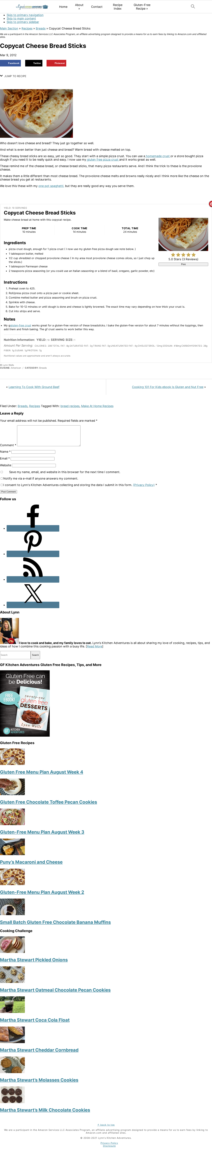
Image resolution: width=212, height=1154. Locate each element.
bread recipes (70, 406)
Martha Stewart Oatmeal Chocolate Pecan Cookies (55, 990)
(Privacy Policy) (144, 485)
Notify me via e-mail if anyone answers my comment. (40, 478)
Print (183, 264)
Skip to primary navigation (25, 15)
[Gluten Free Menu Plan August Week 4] (12, 764)
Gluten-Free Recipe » (142, 6)
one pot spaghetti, (51, 186)
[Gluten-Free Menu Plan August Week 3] (12, 824)
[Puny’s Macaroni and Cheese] (12, 854)
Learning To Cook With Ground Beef (34, 387)
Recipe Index (117, 6)
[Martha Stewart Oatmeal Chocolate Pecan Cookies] (12, 982)
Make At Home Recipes (97, 406)
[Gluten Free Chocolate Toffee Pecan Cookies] (12, 794)
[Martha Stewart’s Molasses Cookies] (12, 1072)
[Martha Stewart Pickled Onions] (12, 952)
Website (5, 465)
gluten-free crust (20, 325)
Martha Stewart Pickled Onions (34, 960)
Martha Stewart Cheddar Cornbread (39, 1050)
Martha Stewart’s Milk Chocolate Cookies (45, 1110)
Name (5, 451)
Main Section (9, 28)
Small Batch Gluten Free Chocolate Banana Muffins (55, 922)
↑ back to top (106, 1124)
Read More (94, 646)
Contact (97, 6)
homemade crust (157, 156)
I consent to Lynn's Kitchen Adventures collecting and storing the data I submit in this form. (80, 485)
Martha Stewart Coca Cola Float (35, 1020)
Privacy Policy (109, 1143)
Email (5, 458)
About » (79, 6)
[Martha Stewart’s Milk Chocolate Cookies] (12, 1102)
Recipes (27, 28)
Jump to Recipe (14, 76)
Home (63, 6)
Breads (41, 28)
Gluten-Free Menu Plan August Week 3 (42, 832)
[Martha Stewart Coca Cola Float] (12, 1012)
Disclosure (109, 1145)
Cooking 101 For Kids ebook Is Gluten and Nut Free (167, 387)
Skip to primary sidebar (23, 22)
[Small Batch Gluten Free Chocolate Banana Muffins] (12, 914)
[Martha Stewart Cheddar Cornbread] (12, 1042)
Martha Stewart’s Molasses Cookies (39, 1080)
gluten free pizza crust (102, 159)
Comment (8, 445)
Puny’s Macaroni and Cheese (31, 862)
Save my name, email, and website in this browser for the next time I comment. (64, 472)
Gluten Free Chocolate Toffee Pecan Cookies (48, 802)
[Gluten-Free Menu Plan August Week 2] (12, 884)
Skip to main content (21, 18)
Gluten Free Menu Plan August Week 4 (41, 772)
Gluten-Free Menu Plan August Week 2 (42, 892)
